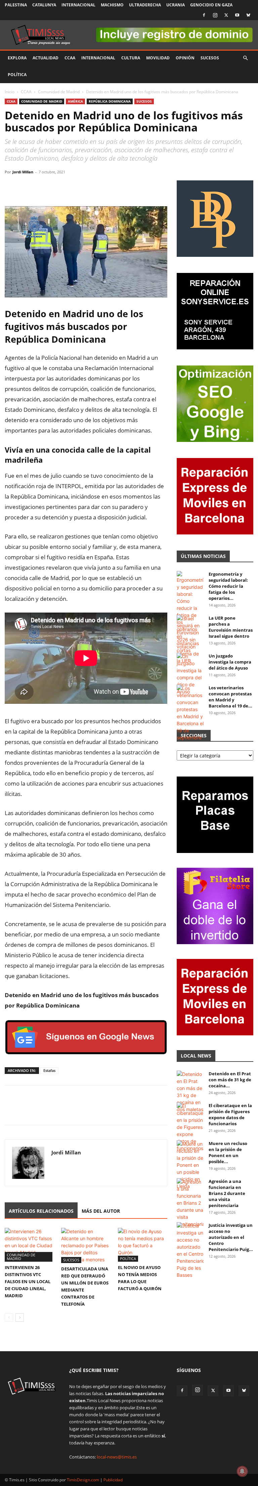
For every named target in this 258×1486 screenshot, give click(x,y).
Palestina (16, 5)
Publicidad (113, 1480)
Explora (17, 58)
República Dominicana (110, 101)
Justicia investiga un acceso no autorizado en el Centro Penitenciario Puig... (231, 1237)
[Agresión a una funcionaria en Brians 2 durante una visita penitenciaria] (190, 1202)
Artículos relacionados (41, 1211)
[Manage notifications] (242, 1471)
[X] (226, 15)
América (75, 101)
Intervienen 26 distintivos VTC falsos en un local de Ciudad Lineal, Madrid (27, 1281)
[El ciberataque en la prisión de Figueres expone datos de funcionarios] (190, 1127)
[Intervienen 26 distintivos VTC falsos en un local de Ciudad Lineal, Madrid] (29, 1245)
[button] (245, 58)
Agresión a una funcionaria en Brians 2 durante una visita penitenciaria (227, 1193)
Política (17, 74)
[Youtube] (237, 15)
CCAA (69, 58)
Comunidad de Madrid (59, 92)
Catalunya (44, 5)
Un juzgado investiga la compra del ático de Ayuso (230, 662)
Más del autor (101, 1211)
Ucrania (175, 5)
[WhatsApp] (42, 187)
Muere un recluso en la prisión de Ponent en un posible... (228, 1152)
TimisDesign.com (83, 1480)
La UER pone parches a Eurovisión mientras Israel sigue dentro (231, 627)
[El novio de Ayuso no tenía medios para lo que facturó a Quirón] (142, 1245)
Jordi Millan (22, 171)
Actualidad (45, 58)
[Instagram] (215, 15)
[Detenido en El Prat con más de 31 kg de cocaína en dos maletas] (190, 1092)
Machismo (112, 5)
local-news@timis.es (117, 1457)
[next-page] (19, 1317)
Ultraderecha (145, 5)
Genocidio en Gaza (211, 5)
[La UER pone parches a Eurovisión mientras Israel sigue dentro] (190, 639)
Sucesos (210, 58)
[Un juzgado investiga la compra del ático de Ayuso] (190, 674)
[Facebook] (204, 15)
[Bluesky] (248, 15)
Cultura (130, 58)
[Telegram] (57, 187)
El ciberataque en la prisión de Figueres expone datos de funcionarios (230, 1114)
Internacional (78, 5)
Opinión (185, 58)
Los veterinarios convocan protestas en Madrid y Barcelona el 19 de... (230, 697)
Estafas (49, 1070)
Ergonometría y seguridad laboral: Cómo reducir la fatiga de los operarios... (228, 586)
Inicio (9, 92)
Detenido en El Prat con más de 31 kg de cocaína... (230, 1080)
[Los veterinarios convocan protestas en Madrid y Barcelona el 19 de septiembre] (190, 713)
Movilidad (158, 58)
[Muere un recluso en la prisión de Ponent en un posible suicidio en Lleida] (190, 1165)
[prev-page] (9, 1317)
